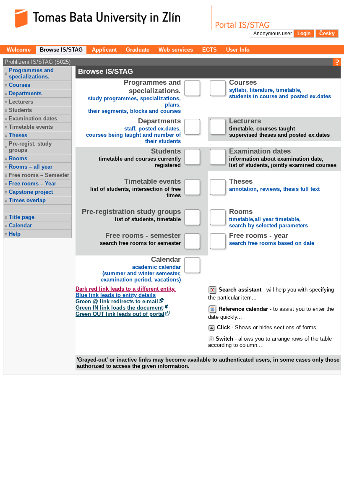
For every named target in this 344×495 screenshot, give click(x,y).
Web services (176, 50)
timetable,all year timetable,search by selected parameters (268, 219)
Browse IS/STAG (61, 50)
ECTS (209, 50)
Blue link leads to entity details (116, 295)
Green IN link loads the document (119, 308)
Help (15, 234)
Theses (18, 135)
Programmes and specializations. (31, 73)
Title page (21, 217)
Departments (25, 93)
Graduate (137, 50)
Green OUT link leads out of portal (120, 314)
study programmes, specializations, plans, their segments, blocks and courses (134, 97)
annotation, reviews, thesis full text (274, 185)
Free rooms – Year (32, 183)
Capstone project (31, 192)
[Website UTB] (108, 17)
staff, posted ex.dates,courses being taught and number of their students (133, 131)
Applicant (104, 50)
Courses (19, 85)
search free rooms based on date (271, 239)
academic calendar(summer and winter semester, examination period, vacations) (141, 270)
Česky (327, 33)
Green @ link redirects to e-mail (117, 301)
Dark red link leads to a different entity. (126, 289)
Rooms (18, 158)
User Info (238, 50)
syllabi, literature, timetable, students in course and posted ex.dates (280, 89)
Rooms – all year (30, 167)
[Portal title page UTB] (242, 17)
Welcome (19, 50)
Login (303, 33)
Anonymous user (273, 33)
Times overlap (27, 200)
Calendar (20, 225)
